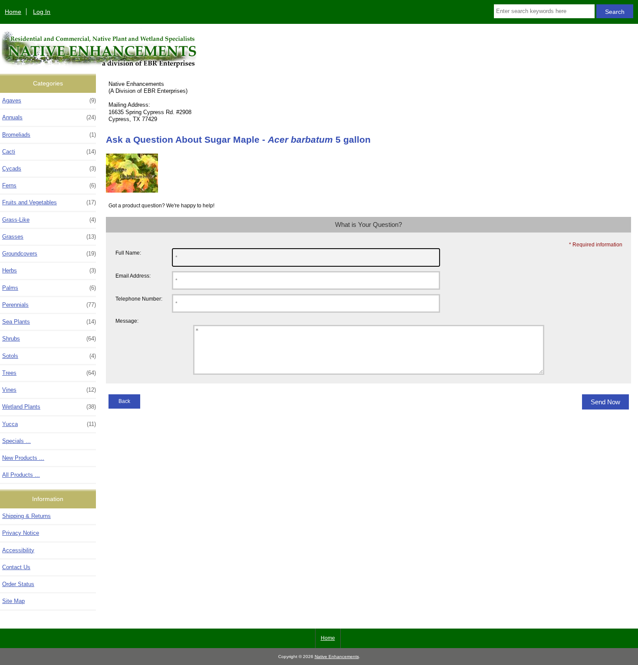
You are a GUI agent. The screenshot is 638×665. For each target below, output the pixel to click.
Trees (49, 373)
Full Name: (128, 253)
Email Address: (133, 275)
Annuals (49, 117)
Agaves (49, 100)
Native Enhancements (337, 656)
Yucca (49, 424)
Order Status (18, 584)
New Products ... (23, 458)
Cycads (49, 168)
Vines (49, 390)
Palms (49, 288)
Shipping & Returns (26, 516)
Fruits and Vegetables (49, 202)
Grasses (49, 236)
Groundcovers (49, 253)
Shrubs (49, 338)
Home (13, 11)
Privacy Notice (20, 533)
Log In (41, 11)
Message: (126, 321)
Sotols (49, 356)
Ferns (49, 185)
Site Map (13, 601)
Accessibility (18, 550)
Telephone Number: (138, 298)
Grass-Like (49, 219)
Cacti (49, 151)
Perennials (49, 304)
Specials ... (16, 441)
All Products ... (21, 475)
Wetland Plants (49, 406)
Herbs (49, 270)
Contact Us (16, 567)
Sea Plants (49, 321)
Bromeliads (49, 134)
